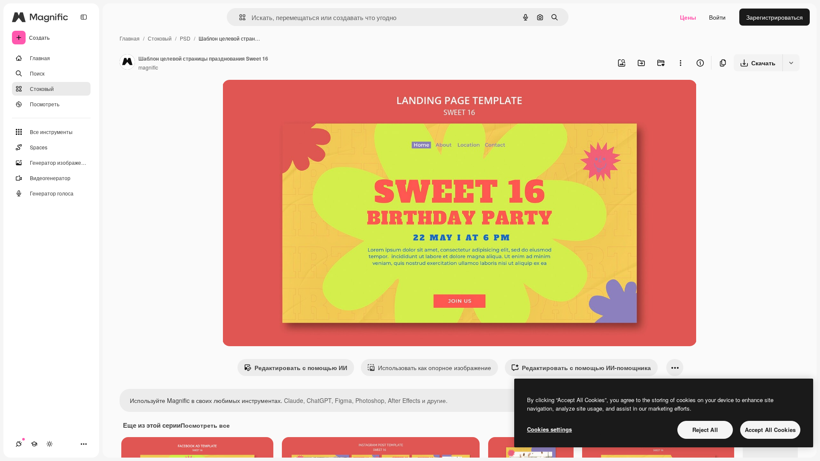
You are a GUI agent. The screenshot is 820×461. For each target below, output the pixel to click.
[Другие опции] (680, 62)
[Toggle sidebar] (84, 17)
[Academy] (34, 444)
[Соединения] (19, 444)
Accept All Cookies (770, 430)
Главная (130, 38)
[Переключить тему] (49, 444)
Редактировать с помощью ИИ (301, 367)
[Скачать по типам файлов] (791, 62)
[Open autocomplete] (239, 17)
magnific (148, 67)
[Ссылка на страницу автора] (127, 62)
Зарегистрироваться (774, 17)
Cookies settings (549, 429)
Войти (717, 17)
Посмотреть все (205, 425)
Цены (688, 17)
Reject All (705, 430)
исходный (279, 96)
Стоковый (160, 38)
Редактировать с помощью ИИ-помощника (586, 367)
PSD (185, 38)
